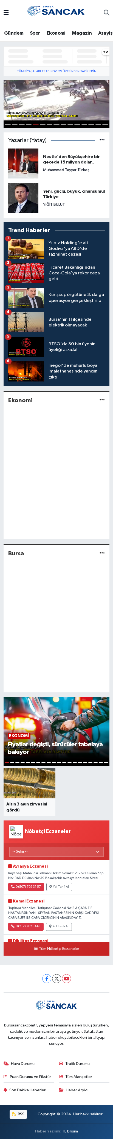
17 (90, 762)
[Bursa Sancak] (56, 12)
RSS (20, 1114)
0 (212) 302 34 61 (28, 926)
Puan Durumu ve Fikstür (30, 1077)
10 (70, 124)
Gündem (13, 33)
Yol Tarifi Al (61, 887)
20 (106, 762)
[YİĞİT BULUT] (23, 198)
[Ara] (106, 13)
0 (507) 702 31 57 (28, 887)
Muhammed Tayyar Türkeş (66, 170)
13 (91, 124)
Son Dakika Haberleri (27, 1090)
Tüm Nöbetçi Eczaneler (59, 949)
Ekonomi (56, 33)
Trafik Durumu (77, 1064)
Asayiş (105, 33)
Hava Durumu (23, 1064)
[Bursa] (102, 553)
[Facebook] (46, 978)
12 (84, 124)
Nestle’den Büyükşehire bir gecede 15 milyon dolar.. (71, 159)
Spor (35, 33)
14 (98, 124)
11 (77, 124)
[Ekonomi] (102, 400)
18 (96, 762)
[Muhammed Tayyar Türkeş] (23, 163)
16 (85, 762)
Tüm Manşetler (78, 1077)
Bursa (16, 553)
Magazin (82, 33)
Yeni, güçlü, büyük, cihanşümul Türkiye (74, 194)
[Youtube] (66, 978)
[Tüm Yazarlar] (102, 140)
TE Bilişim (70, 1131)
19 (101, 762)
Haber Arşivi (76, 1090)
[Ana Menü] (6, 13)
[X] (56, 978)
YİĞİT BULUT (54, 204)
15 (105, 124)
